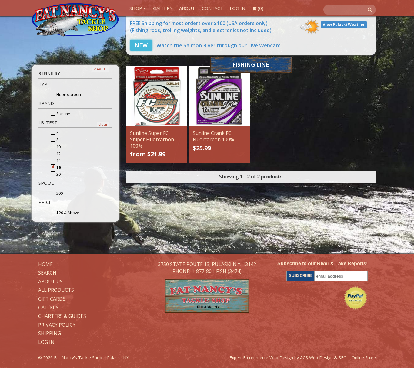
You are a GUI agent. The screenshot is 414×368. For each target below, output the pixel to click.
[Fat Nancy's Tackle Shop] (75, 19)
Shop (136, 8)
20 (58, 174)
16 (58, 167)
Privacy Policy (56, 325)
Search (47, 273)
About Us (50, 282)
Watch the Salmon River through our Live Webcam (208, 45)
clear (103, 124)
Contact (212, 8)
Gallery (162, 8)
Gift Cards (51, 299)
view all (101, 69)
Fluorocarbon (68, 94)
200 (59, 193)
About (187, 8)
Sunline (62, 113)
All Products (56, 290)
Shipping (49, 333)
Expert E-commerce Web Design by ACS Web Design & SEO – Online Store (302, 357)
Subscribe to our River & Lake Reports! (322, 263)
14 (58, 160)
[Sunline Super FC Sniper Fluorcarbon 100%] (156, 96)
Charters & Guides (62, 316)
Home (45, 264)
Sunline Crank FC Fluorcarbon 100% (213, 136)
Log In (237, 8)
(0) (259, 8)
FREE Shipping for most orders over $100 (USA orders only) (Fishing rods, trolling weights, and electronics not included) (201, 27)
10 (58, 146)
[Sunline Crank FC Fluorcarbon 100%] (219, 96)
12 (58, 153)
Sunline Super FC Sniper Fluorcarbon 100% (152, 139)
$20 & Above (67, 212)
